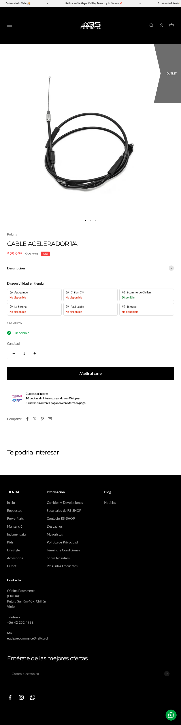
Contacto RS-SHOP (61, 518)
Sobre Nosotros (58, 558)
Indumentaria (16, 534)
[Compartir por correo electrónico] (50, 419)
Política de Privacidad (62, 542)
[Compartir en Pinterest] (42, 419)
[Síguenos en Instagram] (21, 697)
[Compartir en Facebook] (27, 419)
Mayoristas (55, 534)
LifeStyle (13, 550)
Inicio (11, 502)
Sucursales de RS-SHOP (64, 510)
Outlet (11, 566)
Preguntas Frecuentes (62, 566)
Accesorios (15, 558)
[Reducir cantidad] (13, 353)
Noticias (110, 502)
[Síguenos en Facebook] (10, 697)
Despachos (55, 526)
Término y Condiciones (63, 550)
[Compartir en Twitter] (35, 419)
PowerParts (15, 518)
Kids (10, 542)
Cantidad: (14, 343)
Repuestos (14, 510)
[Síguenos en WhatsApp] (33, 697)
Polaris (12, 234)
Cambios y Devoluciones (65, 502)
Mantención (15, 526)
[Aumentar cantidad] (34, 353)
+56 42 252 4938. (20, 622)
